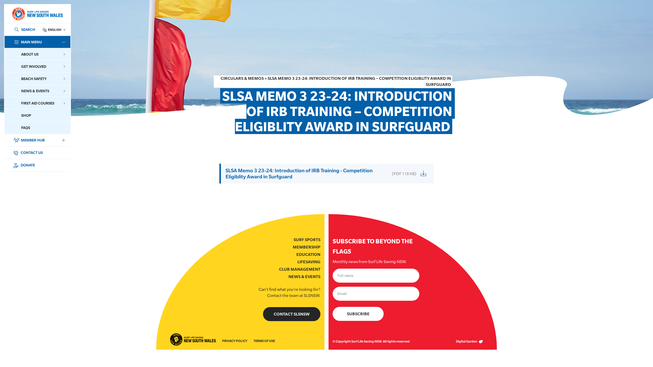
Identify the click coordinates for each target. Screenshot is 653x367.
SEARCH (28, 29)
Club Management (299, 269)
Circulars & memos (242, 78)
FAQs (25, 127)
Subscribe (358, 313)
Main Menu (31, 42)
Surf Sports (307, 239)
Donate (27, 165)
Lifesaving (308, 261)
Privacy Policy (234, 341)
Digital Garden (467, 341)
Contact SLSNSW (292, 314)
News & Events (304, 276)
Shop (26, 115)
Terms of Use (264, 341)
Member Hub (33, 140)
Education (308, 254)
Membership (306, 247)
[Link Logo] (37, 14)
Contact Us (31, 152)
